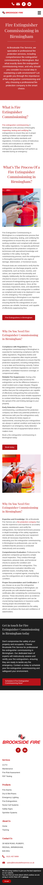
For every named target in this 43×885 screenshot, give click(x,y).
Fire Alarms (7, 790)
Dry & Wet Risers (9, 794)
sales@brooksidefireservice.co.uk (20, 863)
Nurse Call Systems (10, 805)
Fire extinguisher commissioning (15, 125)
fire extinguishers (21, 659)
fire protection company (26, 522)
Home (4, 826)
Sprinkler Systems (9, 813)
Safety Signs (7, 809)
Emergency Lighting (10, 797)
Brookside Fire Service (21, 47)
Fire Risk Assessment (11, 772)
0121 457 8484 (12, 856)
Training (5, 830)
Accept (6, 881)
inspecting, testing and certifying (15, 130)
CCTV (4, 765)
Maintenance (7, 769)
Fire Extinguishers (9, 801)
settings (25, 877)
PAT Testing (7, 776)
